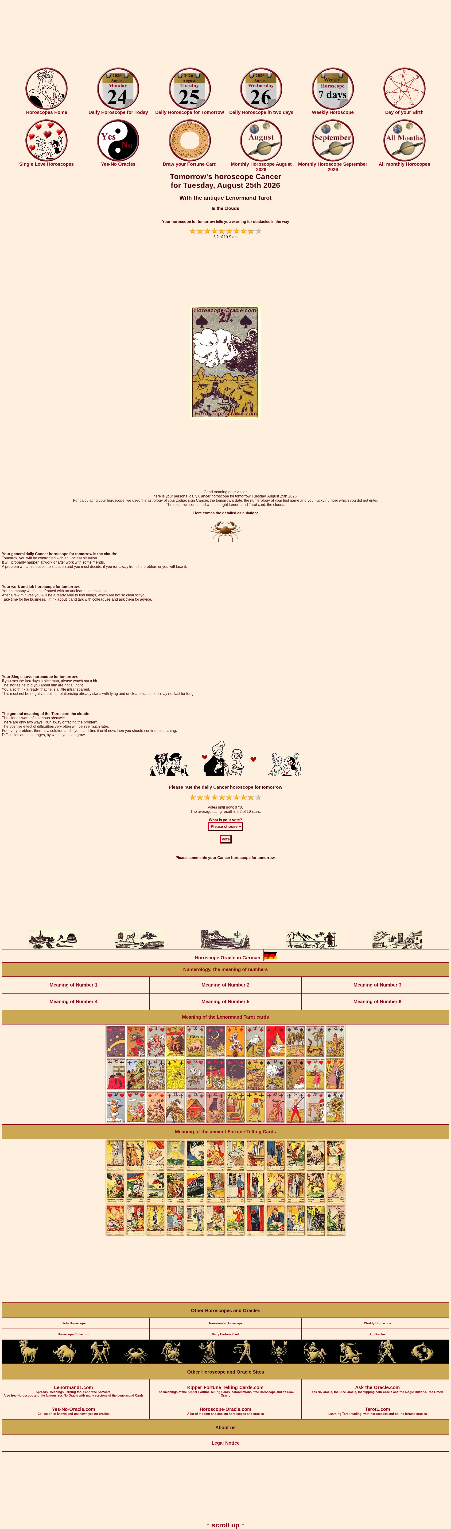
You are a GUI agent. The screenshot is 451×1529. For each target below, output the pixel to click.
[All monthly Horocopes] (404, 160)
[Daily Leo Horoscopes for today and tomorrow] (171, 1362)
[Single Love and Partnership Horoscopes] (46, 160)
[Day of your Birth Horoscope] (404, 108)
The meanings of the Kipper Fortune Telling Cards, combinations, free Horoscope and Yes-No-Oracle (225, 1391)
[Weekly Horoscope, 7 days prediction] (333, 108)
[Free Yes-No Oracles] (118, 160)
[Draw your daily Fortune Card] (190, 160)
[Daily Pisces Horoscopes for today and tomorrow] (422, 1362)
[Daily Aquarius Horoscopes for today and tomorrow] (386, 1362)
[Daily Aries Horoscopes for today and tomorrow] (28, 1362)
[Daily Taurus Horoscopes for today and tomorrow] (64, 1362)
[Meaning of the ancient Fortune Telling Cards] (225, 1235)
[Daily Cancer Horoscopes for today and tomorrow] (136, 1362)
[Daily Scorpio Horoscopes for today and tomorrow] (279, 1362)
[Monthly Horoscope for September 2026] (333, 160)
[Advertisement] (225, 35)
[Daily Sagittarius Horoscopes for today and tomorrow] (315, 1362)
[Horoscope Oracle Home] (46, 108)
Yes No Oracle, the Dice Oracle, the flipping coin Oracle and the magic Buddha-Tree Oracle (377, 1389)
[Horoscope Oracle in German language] (270, 960)
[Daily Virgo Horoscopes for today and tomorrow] (207, 1362)
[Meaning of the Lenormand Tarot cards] (225, 1123)
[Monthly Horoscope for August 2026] (261, 160)
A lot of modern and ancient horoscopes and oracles (225, 1411)
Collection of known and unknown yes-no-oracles (73, 1411)
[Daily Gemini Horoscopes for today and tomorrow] (100, 1362)
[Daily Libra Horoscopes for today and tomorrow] (243, 1362)
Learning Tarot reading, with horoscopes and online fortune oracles (377, 1411)
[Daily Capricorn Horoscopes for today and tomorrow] (350, 1362)
